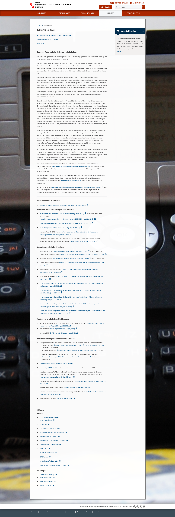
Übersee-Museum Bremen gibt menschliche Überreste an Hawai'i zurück (77, 345)
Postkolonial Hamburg (47, 475)
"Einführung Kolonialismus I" (62, 329)
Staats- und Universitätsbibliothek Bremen (53, 465)
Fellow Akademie (45, 485)
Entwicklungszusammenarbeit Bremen (52, 441)
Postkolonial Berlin (46, 477)
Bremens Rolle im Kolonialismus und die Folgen (53, 35)
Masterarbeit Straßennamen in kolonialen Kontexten (62, 214)
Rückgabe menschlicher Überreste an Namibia (55, 364)
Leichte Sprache (139, 3)
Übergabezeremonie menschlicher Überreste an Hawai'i (75, 350)
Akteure (39, 44)
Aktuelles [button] (41, 13)
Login (107, 7)
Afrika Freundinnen (46, 420)
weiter (119, 51)
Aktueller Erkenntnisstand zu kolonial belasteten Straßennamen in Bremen (76, 187)
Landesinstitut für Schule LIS (49, 461)
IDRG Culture (44, 457)
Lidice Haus (43, 449)
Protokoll (47, 368)
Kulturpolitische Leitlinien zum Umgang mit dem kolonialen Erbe (65, 223)
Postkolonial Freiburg (47, 481)
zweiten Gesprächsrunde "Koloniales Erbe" (71, 259)
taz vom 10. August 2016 (64, 398)
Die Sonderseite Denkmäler (70, 181)
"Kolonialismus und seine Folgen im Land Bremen (56, 377)
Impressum (70, 512)
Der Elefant (43, 424)
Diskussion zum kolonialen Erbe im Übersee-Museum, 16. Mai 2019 (66, 219)
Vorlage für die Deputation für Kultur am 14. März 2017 (81, 254)
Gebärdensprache (121, 3)
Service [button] (110, 13)
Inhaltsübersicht (99, 512)
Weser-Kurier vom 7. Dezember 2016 (76, 388)
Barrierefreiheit (59, 512)
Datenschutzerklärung (84, 512)
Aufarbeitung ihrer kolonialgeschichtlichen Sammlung (69, 166)
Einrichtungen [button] (87, 13)
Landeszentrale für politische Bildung (52, 432)
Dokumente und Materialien (46, 40)
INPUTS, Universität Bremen (49, 428)
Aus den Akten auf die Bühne (49, 445)
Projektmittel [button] (133, 13)
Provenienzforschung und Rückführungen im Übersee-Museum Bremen (65, 357)
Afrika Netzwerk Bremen (48, 417)
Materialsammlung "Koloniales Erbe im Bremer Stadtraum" (63, 206)
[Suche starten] (143, 7)
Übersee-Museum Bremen (48, 436)
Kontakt (49, 512)
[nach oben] (167, 509)
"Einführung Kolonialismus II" (62, 333)
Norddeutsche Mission (47, 453)
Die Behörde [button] (64, 13)
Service (39, 25)
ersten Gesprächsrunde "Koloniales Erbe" (70, 251)
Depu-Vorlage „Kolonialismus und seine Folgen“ (60, 228)
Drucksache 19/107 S (83, 242)
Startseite (34, 512)
